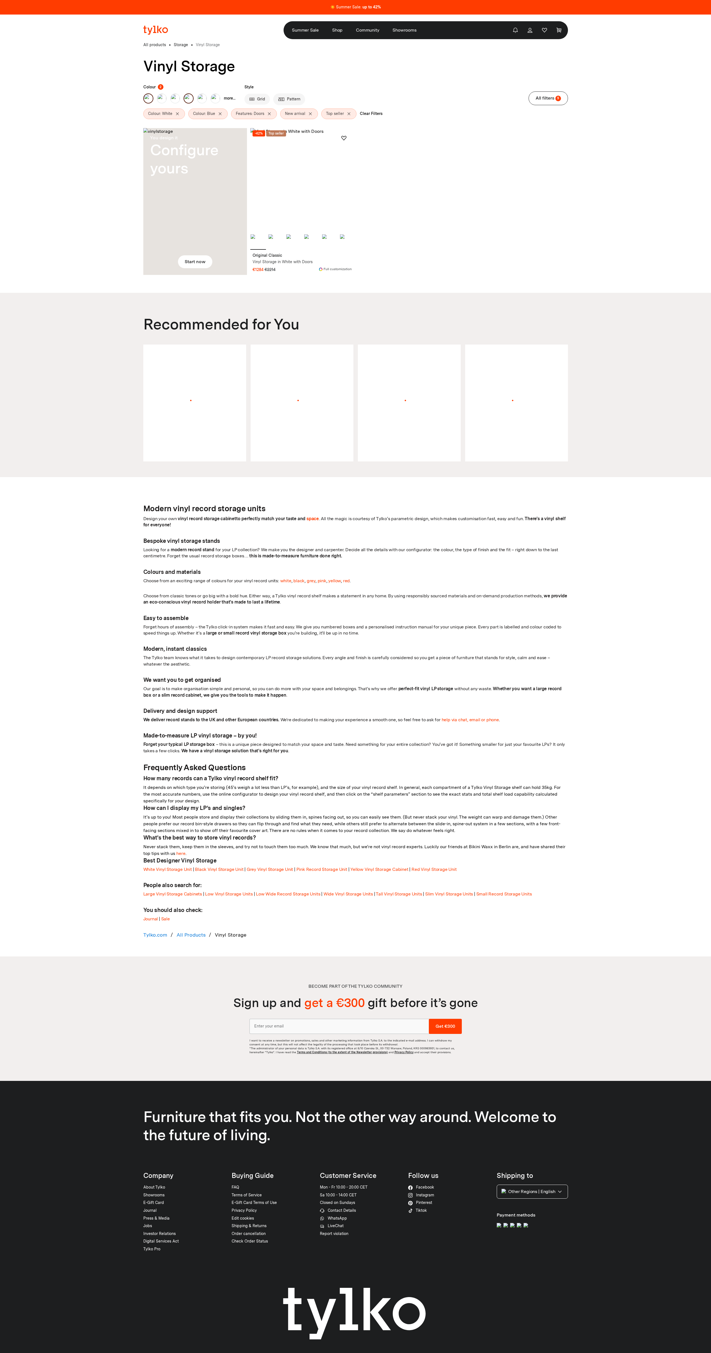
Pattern (293, 99)
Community (367, 30)
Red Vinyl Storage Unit (434, 869)
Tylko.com (155, 935)
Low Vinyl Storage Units (229, 894)
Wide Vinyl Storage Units (348, 894)
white (285, 580)
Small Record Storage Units (504, 894)
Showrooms (404, 30)
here (181, 853)
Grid (261, 99)
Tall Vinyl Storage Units (399, 894)
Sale (165, 918)
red (346, 580)
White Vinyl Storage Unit (167, 869)
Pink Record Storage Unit (321, 869)
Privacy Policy (403, 1052)
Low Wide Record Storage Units (288, 894)
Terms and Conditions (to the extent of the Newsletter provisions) (342, 1052)
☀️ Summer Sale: (355, 7)
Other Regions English (531, 1191)
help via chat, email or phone (470, 719)
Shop (337, 30)
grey (311, 580)
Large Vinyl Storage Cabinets (172, 894)
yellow (334, 580)
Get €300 (445, 1026)
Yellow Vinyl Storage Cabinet (379, 869)
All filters (547, 98)
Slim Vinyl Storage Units (449, 894)
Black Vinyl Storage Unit (219, 869)
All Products (191, 935)
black (299, 580)
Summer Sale (305, 30)
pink (322, 580)
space (312, 518)
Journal (150, 918)
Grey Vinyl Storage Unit (270, 869)
